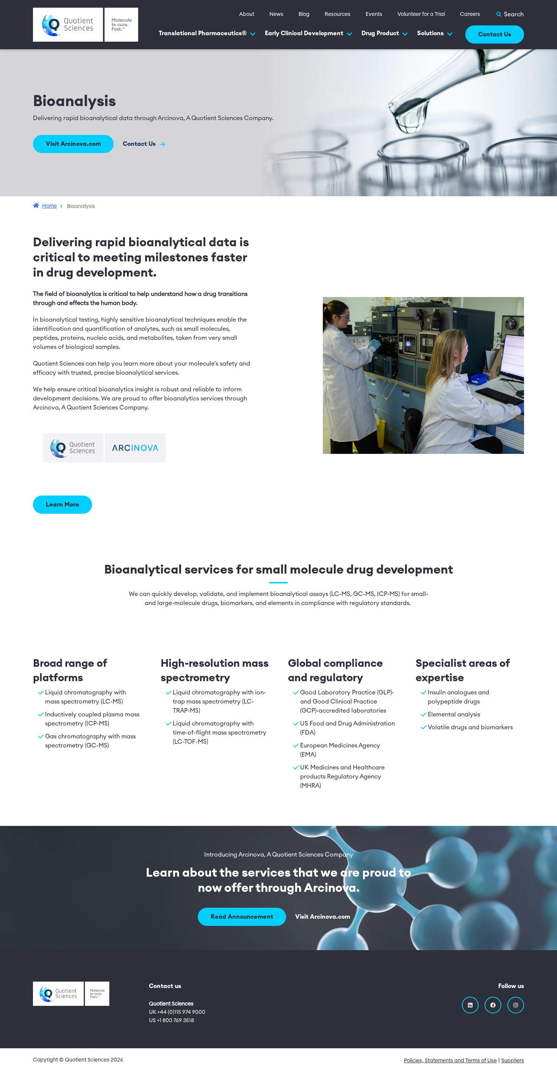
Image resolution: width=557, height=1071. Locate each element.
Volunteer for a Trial (421, 14)
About (246, 14)
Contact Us (494, 34)
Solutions (430, 33)
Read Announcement (242, 917)
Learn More (62, 505)
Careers (470, 14)
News (276, 14)
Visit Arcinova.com (73, 144)
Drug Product (380, 33)
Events (374, 14)
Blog (304, 14)
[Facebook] (493, 1005)
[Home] (85, 24)
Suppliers (512, 1060)
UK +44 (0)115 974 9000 (177, 1012)
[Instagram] (515, 1005)
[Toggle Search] (509, 14)
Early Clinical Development (304, 33)
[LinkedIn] (470, 1005)
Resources (337, 14)
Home (49, 206)
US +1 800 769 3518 (171, 1020)
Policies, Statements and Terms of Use (450, 1060)
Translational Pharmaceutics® (203, 33)
